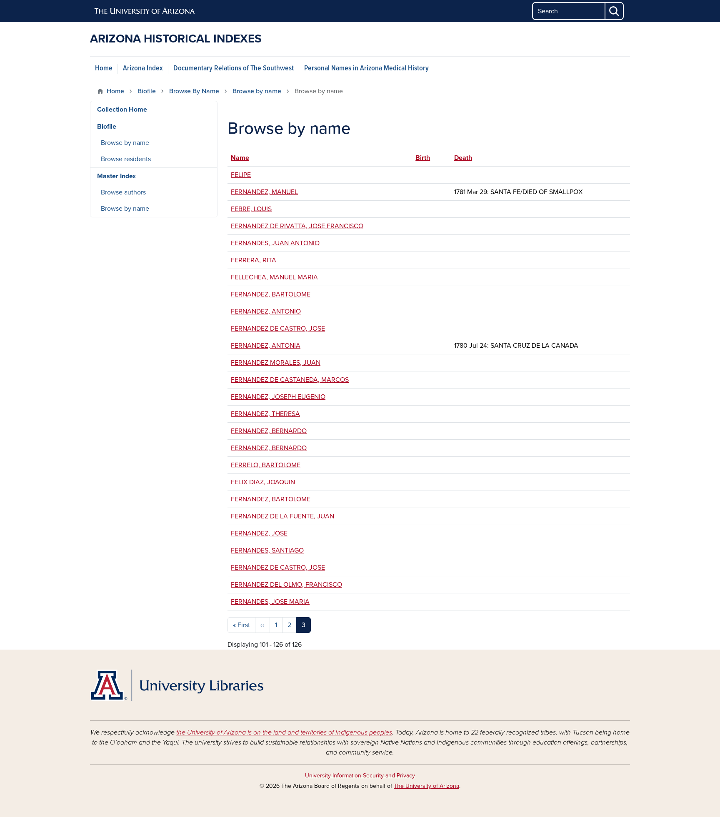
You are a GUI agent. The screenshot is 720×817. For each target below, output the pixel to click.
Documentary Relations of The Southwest (233, 68)
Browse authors (123, 192)
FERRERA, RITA (253, 260)
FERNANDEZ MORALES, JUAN (275, 363)
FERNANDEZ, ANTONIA (265, 345)
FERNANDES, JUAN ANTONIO (275, 243)
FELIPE (241, 175)
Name (240, 158)
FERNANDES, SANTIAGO (267, 550)
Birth (426, 158)
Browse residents (126, 159)
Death (463, 158)
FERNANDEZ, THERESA (265, 414)
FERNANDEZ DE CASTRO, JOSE (278, 328)
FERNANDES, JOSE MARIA (270, 602)
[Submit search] (614, 11)
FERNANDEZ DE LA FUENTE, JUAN (282, 516)
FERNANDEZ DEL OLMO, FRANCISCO (286, 584)
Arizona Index (143, 68)
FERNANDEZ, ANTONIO (266, 311)
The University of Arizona (426, 786)
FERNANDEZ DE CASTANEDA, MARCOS (290, 380)
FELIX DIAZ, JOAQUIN (263, 482)
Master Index (116, 176)
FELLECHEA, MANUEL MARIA (274, 277)
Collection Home (122, 109)
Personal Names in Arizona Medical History (366, 68)
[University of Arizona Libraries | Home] (176, 685)
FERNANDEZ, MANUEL (264, 192)
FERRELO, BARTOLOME (265, 465)
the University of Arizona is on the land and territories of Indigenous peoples (284, 732)
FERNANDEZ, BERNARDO (269, 431)
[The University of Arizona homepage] (145, 11)
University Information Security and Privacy (360, 775)
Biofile (147, 91)
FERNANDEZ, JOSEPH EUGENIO (278, 397)
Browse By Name (194, 91)
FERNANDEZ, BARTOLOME (270, 294)
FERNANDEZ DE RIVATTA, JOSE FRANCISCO (297, 226)
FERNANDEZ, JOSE (259, 533)
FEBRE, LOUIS (251, 209)
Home (103, 68)
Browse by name (256, 91)
